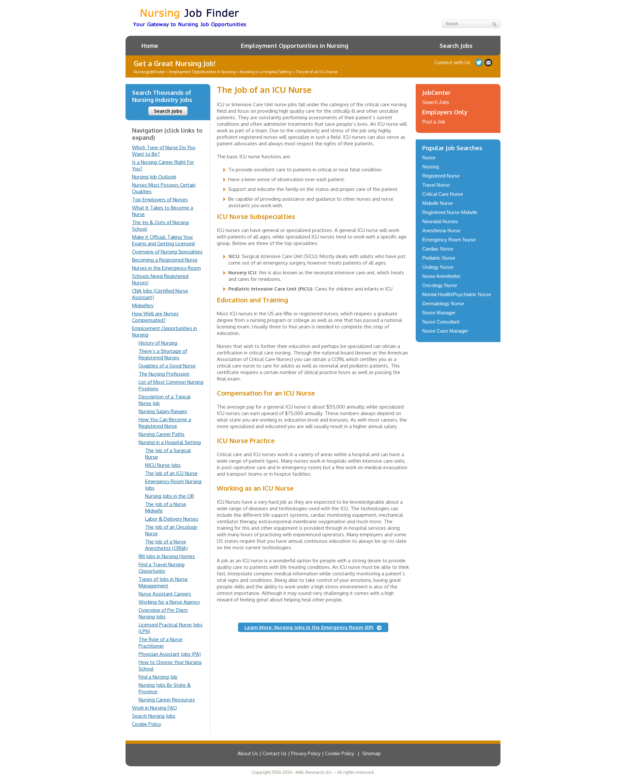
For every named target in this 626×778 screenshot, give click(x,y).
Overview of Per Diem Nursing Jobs (163, 613)
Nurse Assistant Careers (165, 594)
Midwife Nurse (437, 203)
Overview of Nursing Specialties (167, 252)
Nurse (428, 157)
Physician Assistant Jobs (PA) (170, 654)
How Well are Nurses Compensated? (155, 316)
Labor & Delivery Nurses (171, 519)
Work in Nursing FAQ (154, 708)
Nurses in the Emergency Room (166, 268)
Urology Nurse (437, 267)
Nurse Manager (438, 312)
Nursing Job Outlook (154, 177)
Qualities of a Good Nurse (167, 366)
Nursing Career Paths (162, 434)
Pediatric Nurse (438, 258)
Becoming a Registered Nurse (165, 260)
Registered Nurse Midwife (449, 212)
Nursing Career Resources (167, 700)
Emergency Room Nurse (449, 239)
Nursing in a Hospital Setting (170, 442)
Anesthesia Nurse (441, 230)
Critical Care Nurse (442, 194)
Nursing (430, 166)
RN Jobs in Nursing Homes (167, 556)
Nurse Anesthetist (441, 276)
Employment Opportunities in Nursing (294, 45)
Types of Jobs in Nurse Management (163, 582)
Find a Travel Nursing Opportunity (162, 567)
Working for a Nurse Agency (169, 602)
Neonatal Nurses (440, 221)
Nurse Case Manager (445, 331)
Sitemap (371, 753)
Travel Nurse (436, 185)
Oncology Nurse (439, 285)
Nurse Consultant (440, 321)
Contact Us (488, 62)
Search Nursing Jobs (153, 716)
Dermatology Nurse (443, 303)
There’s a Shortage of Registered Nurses (163, 354)
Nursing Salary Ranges (163, 411)
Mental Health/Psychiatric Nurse (456, 294)
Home (150, 45)
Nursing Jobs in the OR (169, 496)
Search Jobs (456, 45)
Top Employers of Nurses (160, 199)
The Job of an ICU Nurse (171, 473)
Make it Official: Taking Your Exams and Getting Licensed (163, 240)
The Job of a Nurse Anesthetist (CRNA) (166, 545)
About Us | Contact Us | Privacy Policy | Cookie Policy (295, 753)
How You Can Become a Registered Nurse (165, 422)
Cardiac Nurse (437, 249)
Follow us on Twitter (479, 62)
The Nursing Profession (164, 374)
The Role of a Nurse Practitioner (161, 642)
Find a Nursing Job (158, 677)
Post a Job (433, 121)
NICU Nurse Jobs (163, 465)
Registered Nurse (441, 176)
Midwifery (143, 305)
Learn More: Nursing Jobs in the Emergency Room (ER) (309, 627)
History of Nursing (158, 343)
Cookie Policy (146, 724)
